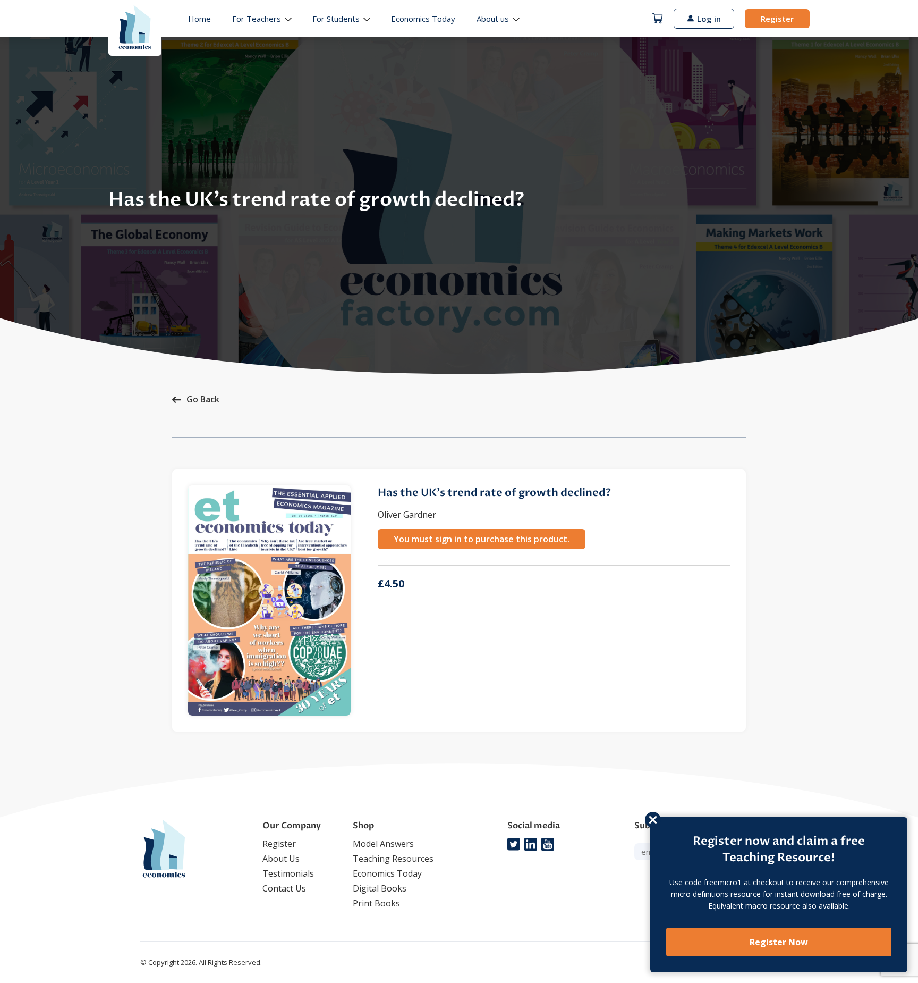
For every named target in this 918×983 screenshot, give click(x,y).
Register (777, 18)
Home (199, 18)
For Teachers (256, 18)
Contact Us (284, 888)
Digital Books (379, 888)
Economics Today (423, 18)
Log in (709, 18)
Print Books (376, 903)
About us (493, 18)
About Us (281, 858)
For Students (336, 18)
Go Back (202, 399)
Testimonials (288, 873)
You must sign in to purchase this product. (482, 539)
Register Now (779, 942)
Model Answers (383, 844)
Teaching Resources (393, 858)
